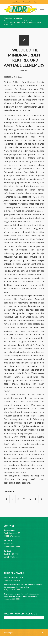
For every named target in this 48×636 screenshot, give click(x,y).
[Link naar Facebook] (42, 632)
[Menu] (40, 9)
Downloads (27, 2)
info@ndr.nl (14, 557)
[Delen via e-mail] (41, 499)
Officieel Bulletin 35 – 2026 (13, 578)
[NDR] (20, 9)
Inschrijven (16, 2)
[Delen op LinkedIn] (30, 499)
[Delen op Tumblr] (35, 499)
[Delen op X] (12, 499)
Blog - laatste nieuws (13, 18)
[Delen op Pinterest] (24, 499)
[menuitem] (16, 2)
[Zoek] (34, 9)
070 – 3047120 (13, 554)
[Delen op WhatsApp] (18, 499)
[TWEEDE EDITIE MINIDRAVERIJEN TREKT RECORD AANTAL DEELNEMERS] (24, 40)
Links (35, 2)
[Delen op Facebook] (6, 499)
